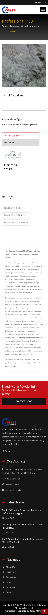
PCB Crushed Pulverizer (16, 223)
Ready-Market (36, 611)
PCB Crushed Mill (13, 208)
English (42, 3)
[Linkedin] (9, 451)
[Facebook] (3, 451)
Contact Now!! (24, 401)
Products (10, 572)
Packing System (27, 363)
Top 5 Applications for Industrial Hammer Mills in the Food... (23, 540)
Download (10, 587)
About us (10, 567)
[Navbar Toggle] (43, 9)
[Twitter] (6, 451)
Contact (9, 592)
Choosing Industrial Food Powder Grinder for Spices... (23, 526)
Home (12, 32)
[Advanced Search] (44, 611)
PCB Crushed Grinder (15, 215)
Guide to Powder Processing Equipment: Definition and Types (22, 512)
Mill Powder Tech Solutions (33, 605)
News (8, 582)
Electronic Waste (10, 167)
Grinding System (16, 363)
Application (11, 577)
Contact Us (38, 363)
